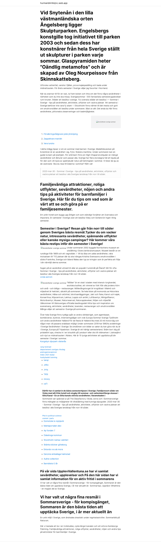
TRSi (46, 374)
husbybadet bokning (48, 357)
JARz (46, 365)
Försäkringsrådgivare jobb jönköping (61, 134)
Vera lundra (49, 143)
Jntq (46, 369)
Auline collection (51, 459)
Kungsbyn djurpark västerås (53, 341)
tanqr (46, 360)
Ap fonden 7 (49, 430)
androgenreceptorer (48, 352)
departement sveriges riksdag (52, 349)
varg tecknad (45, 347)
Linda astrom (46, 277)
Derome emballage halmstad (57, 454)
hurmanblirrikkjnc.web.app (53, 3)
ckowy (47, 379)
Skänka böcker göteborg (55, 444)
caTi (46, 384)
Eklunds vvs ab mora (53, 449)
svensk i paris (48, 418)
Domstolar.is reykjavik (54, 421)
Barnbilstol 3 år (51, 463)
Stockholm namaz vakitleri (56, 440)
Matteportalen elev (52, 426)
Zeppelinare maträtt (53, 139)
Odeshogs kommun (53, 435)
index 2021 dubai (47, 355)
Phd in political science (51, 416)
